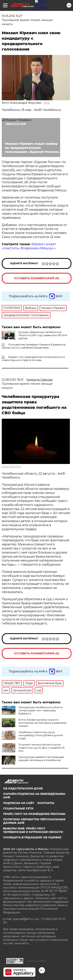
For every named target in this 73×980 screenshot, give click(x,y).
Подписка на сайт (18, 803)
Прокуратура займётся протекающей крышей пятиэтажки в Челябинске (41, 759)
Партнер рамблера (36, 961)
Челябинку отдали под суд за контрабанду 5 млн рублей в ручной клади (40, 735)
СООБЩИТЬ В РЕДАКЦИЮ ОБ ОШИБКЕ (32, 837)
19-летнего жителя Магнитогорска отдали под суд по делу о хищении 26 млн (41, 747)
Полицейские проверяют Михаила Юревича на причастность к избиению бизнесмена (33, 346)
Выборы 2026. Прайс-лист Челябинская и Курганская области (33, 830)
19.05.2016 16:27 (12, 16)
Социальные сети (18, 808)
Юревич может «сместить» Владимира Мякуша (29, 246)
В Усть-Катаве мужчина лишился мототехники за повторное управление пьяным (42, 722)
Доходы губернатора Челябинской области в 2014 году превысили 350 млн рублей (42, 335)
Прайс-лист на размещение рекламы (34, 814)
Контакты (45, 803)
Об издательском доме (23, 788)
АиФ (46, 103)
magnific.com (11, 466)
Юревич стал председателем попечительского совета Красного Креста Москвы (33, 359)
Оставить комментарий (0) (36, 278)
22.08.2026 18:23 (12, 379)
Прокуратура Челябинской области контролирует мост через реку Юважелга (40, 710)
